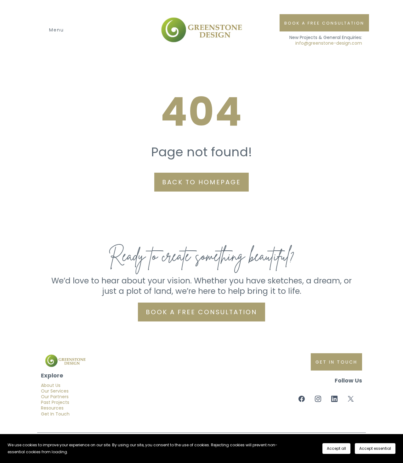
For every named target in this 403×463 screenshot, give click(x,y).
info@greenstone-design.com (328, 43)
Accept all (336, 448)
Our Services (55, 391)
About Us (50, 385)
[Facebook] (301, 399)
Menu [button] (56, 30)
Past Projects (55, 402)
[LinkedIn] (334, 399)
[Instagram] (318, 399)
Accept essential (375, 448)
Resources (52, 408)
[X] (351, 399)
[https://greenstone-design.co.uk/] (120, 361)
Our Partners (55, 396)
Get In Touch (55, 414)
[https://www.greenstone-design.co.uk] (201, 30)
